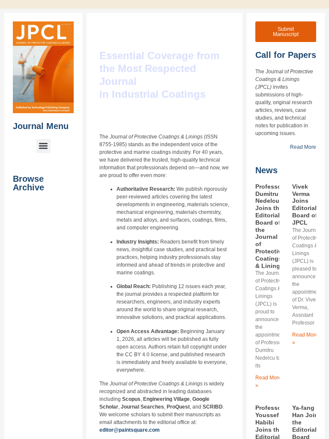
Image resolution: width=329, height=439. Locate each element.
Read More (303, 147)
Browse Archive (28, 183)
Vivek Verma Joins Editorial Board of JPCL (304, 204)
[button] (43, 146)
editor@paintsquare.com (129, 430)
